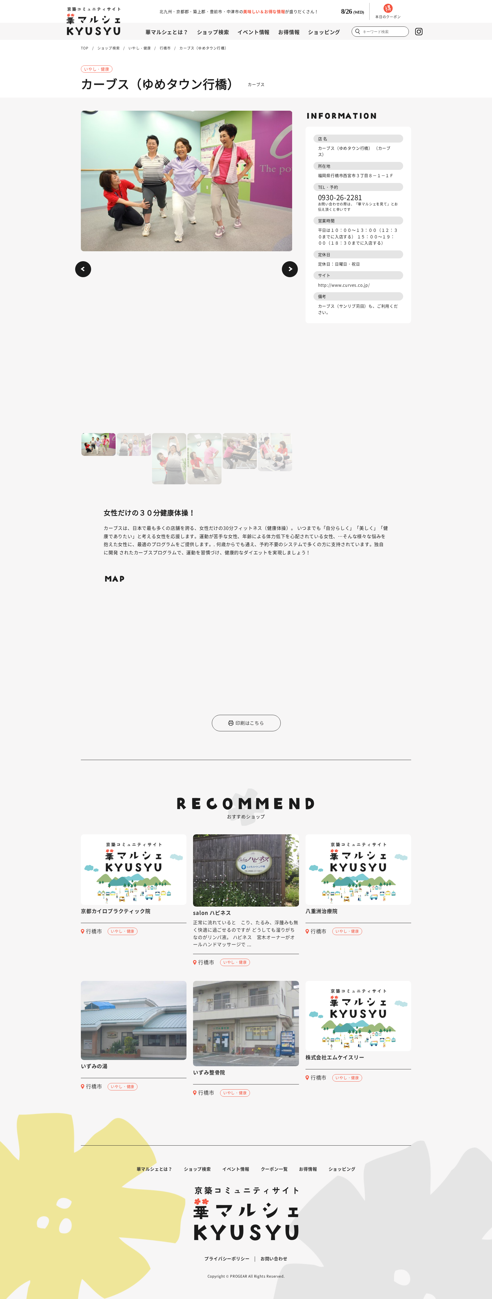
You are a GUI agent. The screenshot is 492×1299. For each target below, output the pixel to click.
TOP (85, 48)
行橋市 (165, 48)
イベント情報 (253, 32)
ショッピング (324, 32)
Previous (83, 269)
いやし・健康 (139, 48)
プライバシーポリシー (226, 1258)
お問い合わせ (274, 1258)
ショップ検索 (213, 32)
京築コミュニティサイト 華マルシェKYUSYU (93, 21)
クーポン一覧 (274, 1169)
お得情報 (289, 32)
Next (290, 269)
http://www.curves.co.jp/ (344, 285)
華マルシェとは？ (166, 32)
